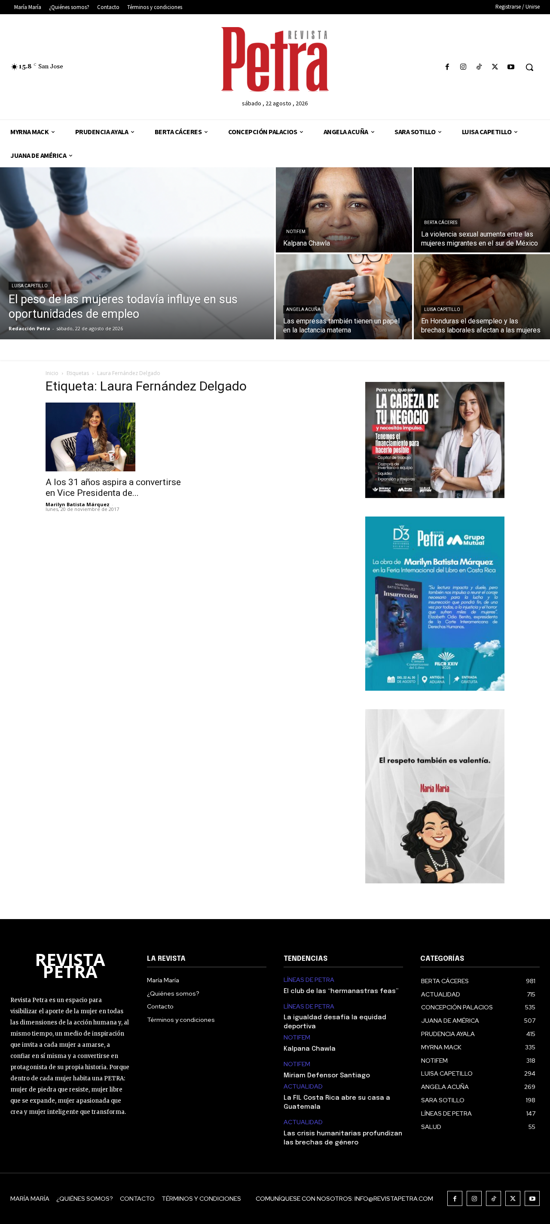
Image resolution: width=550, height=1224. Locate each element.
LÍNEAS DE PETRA (309, 980)
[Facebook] (447, 67)
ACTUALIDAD (303, 1086)
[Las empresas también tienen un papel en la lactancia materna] (344, 296)
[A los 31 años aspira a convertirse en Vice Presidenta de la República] (115, 437)
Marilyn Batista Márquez (78, 504)
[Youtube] (511, 67)
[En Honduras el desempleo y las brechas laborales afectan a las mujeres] (482, 296)
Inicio (52, 373)
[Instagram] (463, 67)
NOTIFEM (296, 231)
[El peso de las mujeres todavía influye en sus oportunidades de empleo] (137, 253)
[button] (529, 67)
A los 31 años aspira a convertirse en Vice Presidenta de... (113, 487)
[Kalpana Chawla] (344, 209)
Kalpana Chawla (310, 1049)
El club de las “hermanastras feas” (341, 991)
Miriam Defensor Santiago (327, 1075)
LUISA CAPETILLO (30, 285)
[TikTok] (479, 67)
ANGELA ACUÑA (303, 309)
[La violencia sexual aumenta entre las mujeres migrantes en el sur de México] (482, 209)
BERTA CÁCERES (440, 222)
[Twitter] (495, 67)
